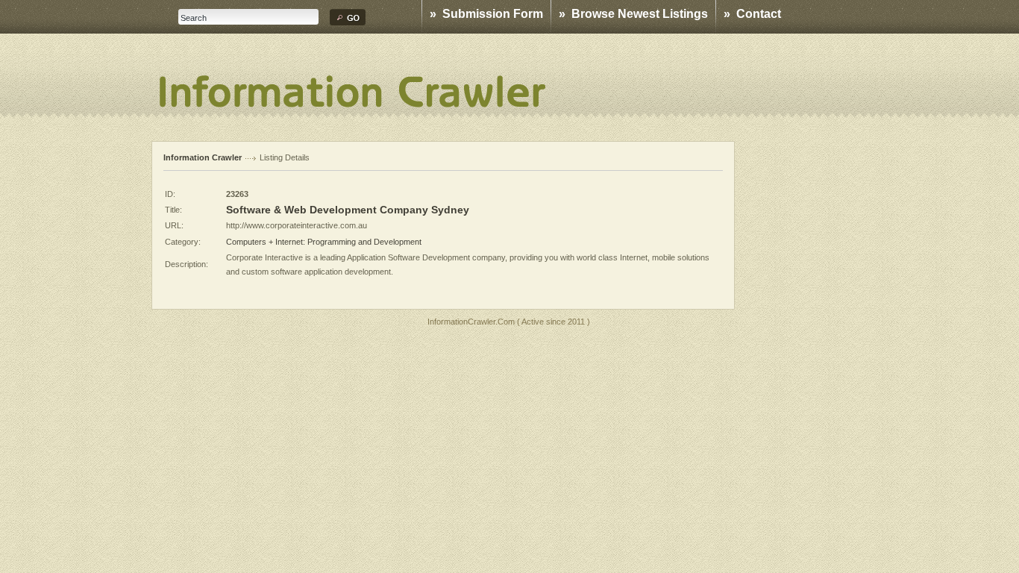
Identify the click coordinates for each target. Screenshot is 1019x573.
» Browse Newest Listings (633, 13)
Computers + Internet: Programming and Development (323, 241)
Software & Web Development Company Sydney (347, 210)
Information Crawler (202, 157)
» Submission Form (486, 13)
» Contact (752, 13)
